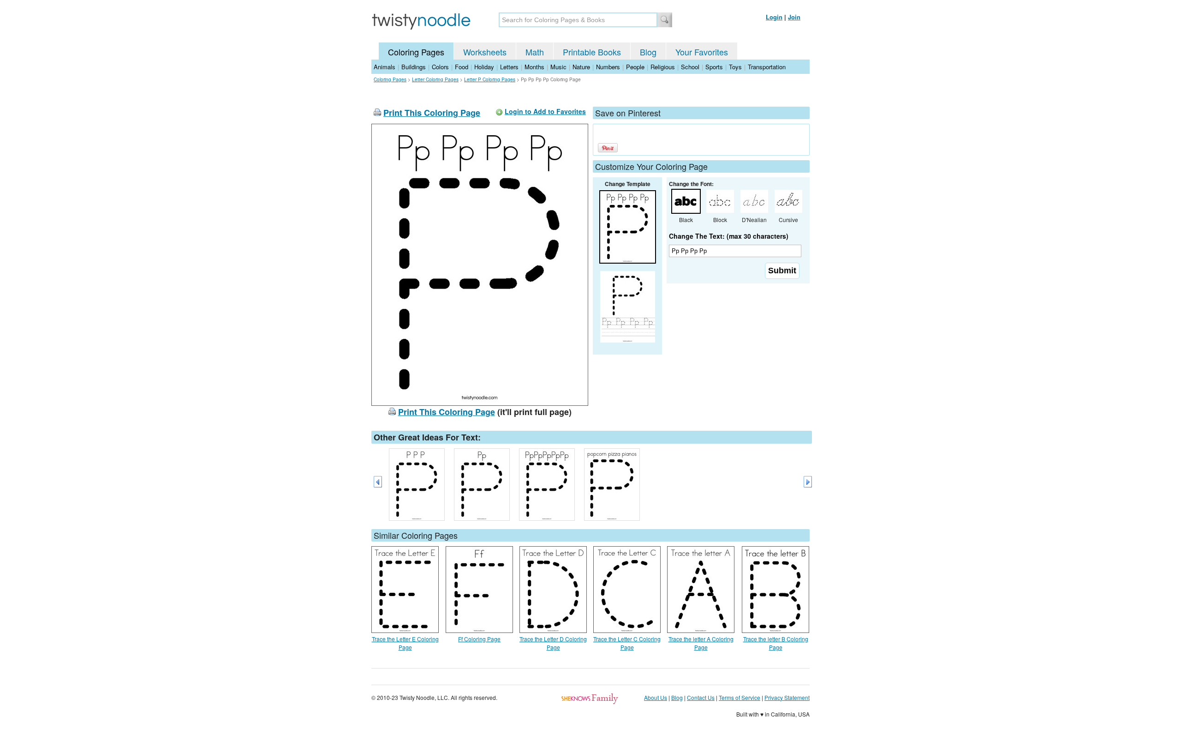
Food (461, 66)
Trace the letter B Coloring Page (775, 643)
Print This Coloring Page (431, 113)
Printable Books (592, 52)
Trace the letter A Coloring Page (701, 643)
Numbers (608, 66)
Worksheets (485, 52)
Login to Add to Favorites (545, 111)
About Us (655, 697)
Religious (662, 66)
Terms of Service (739, 697)
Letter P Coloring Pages (489, 79)
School (690, 66)
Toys (735, 66)
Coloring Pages (416, 52)
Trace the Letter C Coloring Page (627, 643)
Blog (648, 52)
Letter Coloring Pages (435, 79)
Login (774, 16)
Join (794, 16)
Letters (509, 66)
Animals (384, 66)
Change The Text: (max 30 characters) (728, 236)
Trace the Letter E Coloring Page (405, 643)
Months (534, 66)
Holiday (484, 66)
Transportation (767, 66)
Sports (714, 66)
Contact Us (701, 697)
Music (558, 66)
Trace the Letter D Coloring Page (553, 643)
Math (534, 52)
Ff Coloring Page (479, 639)
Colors (440, 66)
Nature (581, 66)
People (635, 66)
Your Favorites (701, 52)
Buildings (413, 66)
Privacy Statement (787, 697)
